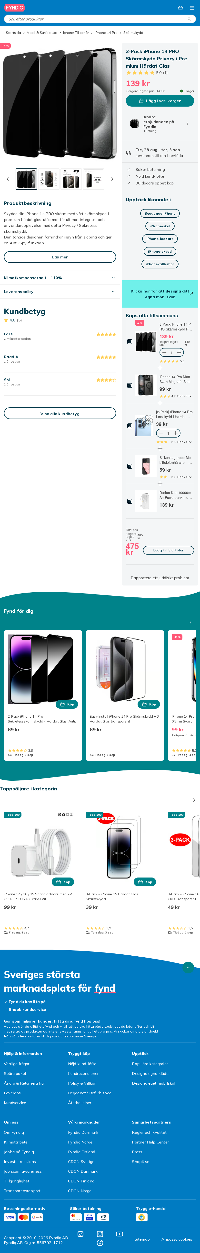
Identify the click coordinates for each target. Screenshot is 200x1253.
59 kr (165, 470)
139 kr (167, 336)
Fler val (182, 396)
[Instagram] (100, 1234)
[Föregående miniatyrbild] (8, 179)
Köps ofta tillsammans (152, 315)
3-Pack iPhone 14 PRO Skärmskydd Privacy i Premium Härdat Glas (176, 326)
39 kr (162, 424)
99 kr (165, 389)
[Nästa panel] (190, 622)
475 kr (132, 549)
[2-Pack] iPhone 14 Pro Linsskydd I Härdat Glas (174, 414)
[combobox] (100, 19)
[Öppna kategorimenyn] (192, 8)
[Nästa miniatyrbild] (112, 179)
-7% (139, 323)
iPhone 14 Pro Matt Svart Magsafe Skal (175, 379)
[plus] (160, 368)
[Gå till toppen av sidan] (188, 967)
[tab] (26, 179)
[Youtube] (119, 1234)
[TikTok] (80, 1234)
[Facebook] (100, 1242)
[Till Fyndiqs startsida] (14, 8)
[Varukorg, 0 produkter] (180, 8)
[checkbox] (129, 341)
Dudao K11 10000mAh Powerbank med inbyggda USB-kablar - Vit (176, 495)
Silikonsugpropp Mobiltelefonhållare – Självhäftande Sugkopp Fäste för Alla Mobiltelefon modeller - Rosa (176, 460)
